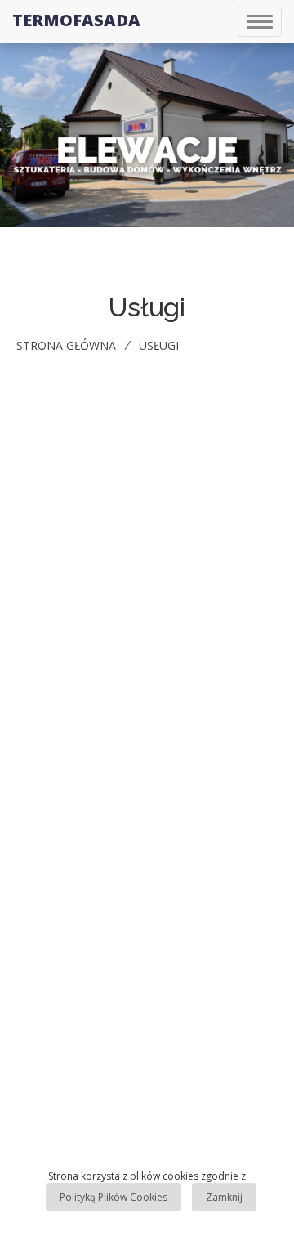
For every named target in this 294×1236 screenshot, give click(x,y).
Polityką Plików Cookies (113, 1197)
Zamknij (224, 1197)
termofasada (76, 20)
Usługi (159, 345)
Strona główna (66, 345)
